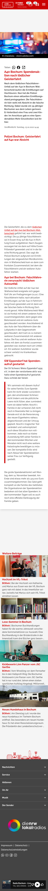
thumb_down (32, 884)
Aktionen (6, 782)
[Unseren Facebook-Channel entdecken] (11, 855)
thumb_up (42, 884)
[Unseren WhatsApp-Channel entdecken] (2, 855)
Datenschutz (21, 845)
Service (6, 774)
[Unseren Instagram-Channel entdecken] (15, 855)
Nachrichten (8, 767)
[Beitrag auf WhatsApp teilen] (13, 67)
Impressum (6, 845)
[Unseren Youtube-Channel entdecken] (7, 855)
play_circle (37, 884)
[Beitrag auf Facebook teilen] (18, 67)
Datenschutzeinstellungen (14, 849)
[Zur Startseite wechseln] (7, 5)
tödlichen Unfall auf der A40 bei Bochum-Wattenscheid (23, 230)
